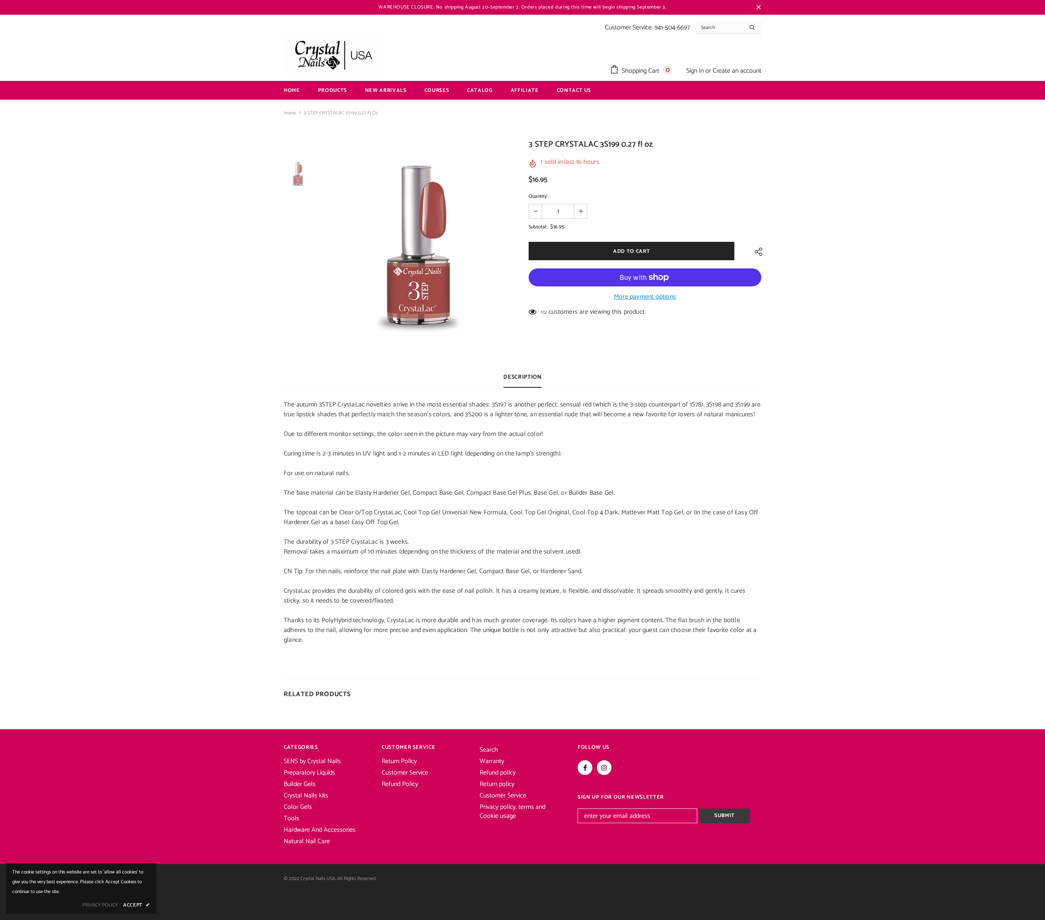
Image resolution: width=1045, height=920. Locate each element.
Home (290, 113)
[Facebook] (585, 767)
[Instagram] (604, 767)
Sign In (695, 70)
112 (544, 312)
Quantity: (538, 196)
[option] (418, 248)
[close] (758, 7)
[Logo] (333, 54)
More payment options (645, 297)
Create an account (737, 70)
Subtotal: (538, 227)
